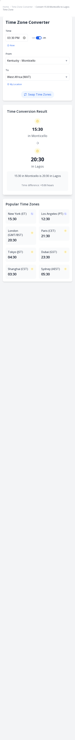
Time (8, 30)
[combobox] (37, 60)
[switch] (39, 37)
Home (6, 6)
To (7, 70)
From (9, 53)
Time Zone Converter (22, 6)
